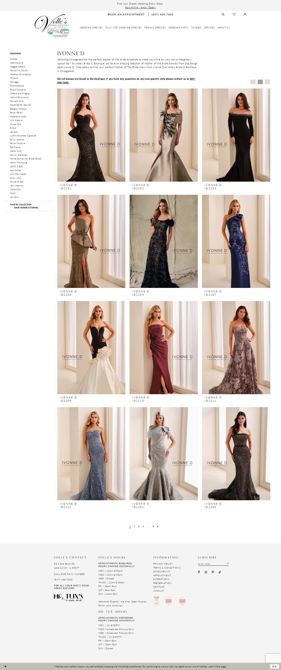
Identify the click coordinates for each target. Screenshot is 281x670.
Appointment (162, 575)
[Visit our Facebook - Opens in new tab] (199, 572)
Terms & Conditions (166, 567)
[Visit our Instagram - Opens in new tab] (205, 572)
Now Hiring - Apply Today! (140, 7)
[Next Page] (158, 526)
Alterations (161, 579)
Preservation (162, 583)
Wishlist (159, 590)
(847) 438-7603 (63, 579)
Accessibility (162, 571)
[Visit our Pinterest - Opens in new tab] (213, 572)
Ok (274, 666)
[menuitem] (91, 28)
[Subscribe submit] (227, 564)
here (223, 666)
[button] (29, 53)
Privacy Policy (163, 563)
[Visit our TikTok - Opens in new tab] (220, 572)
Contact (159, 586)
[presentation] (91, 135)
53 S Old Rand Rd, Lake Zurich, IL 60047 (66, 565)
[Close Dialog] (5, 666)
